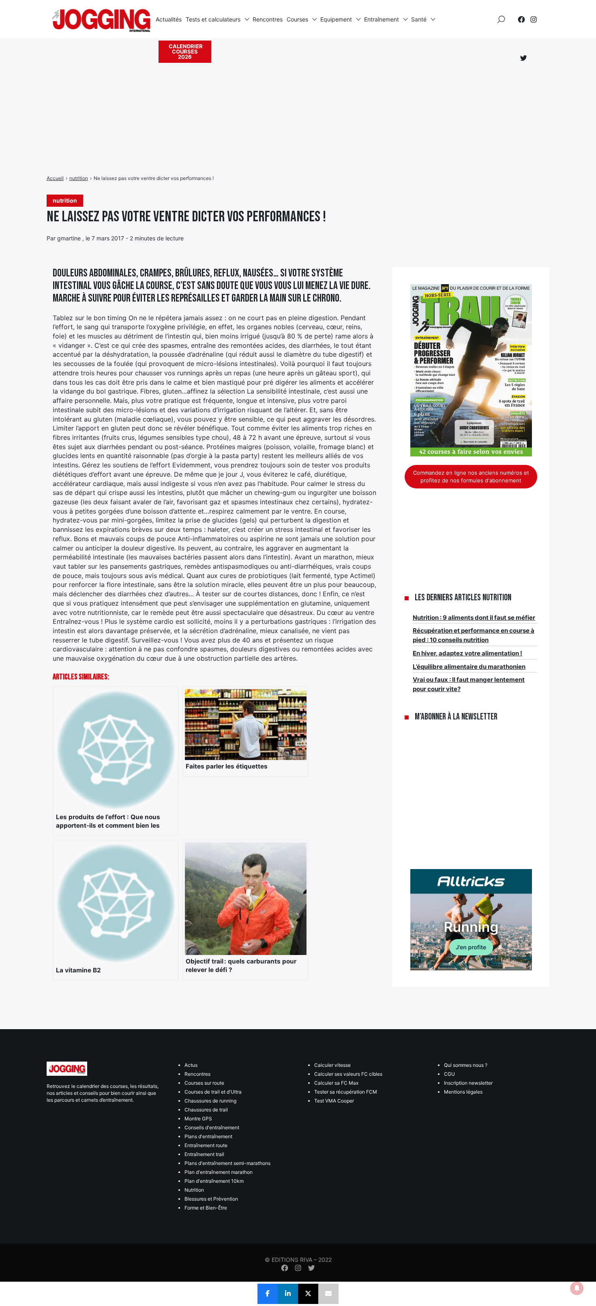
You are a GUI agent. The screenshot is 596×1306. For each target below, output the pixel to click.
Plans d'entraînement (208, 1136)
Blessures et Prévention (211, 1199)
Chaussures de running (210, 1101)
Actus (190, 1065)
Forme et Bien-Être (205, 1208)
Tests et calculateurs (213, 19)
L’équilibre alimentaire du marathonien (469, 666)
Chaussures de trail (206, 1110)
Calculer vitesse (332, 1065)
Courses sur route (204, 1083)
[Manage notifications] (576, 1288)
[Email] (328, 1294)
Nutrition (194, 1190)
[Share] (267, 1294)
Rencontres (268, 19)
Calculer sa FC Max (336, 1083)
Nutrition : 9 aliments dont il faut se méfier (474, 617)
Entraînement (381, 19)
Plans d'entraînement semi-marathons (227, 1163)
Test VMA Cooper (334, 1101)
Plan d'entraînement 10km (214, 1181)
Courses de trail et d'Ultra (213, 1092)
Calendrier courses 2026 (186, 51)
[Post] (308, 1294)
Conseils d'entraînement (211, 1127)
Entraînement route (205, 1145)
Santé (419, 19)
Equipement (336, 19)
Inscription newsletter (468, 1083)
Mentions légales (463, 1092)
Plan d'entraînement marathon (218, 1172)
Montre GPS (198, 1118)
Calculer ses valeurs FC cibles (348, 1074)
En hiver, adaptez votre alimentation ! (467, 653)
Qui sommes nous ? (465, 1065)
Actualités (169, 19)
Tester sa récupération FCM (345, 1092)
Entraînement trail (204, 1154)
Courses (297, 19)
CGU (449, 1074)
